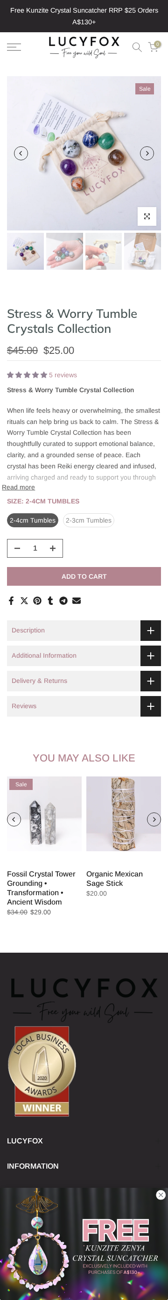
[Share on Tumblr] (50, 600)
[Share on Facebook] (11, 600)
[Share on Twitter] (24, 600)
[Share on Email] (76, 600)
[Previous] (21, 153)
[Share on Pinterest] (37, 600)
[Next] (147, 153)
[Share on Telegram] (63, 600)
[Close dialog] (161, 1195)
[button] (28, 375)
